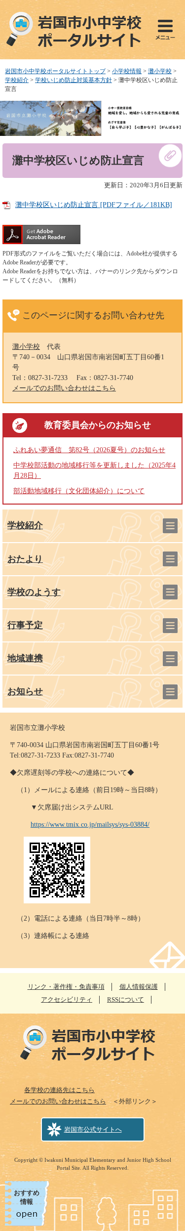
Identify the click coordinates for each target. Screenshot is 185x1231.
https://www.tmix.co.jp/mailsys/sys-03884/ (90, 824)
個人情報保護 (138, 986)
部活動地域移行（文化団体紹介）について (79, 491)
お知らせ (25, 691)
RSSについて (125, 999)
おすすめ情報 (26, 1197)
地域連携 (25, 658)
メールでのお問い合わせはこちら (64, 388)
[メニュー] (165, 29)
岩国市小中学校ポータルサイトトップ (55, 71)
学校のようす (34, 592)
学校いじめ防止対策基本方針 (73, 80)
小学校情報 (127, 71)
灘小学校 (160, 71)
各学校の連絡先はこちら (59, 1090)
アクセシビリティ (66, 999)
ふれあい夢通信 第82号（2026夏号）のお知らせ (89, 450)
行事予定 (25, 625)
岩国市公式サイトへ (93, 1129)
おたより (25, 559)
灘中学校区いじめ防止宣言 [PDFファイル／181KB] (93, 205)
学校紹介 (17, 80)
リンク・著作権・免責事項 (66, 986)
